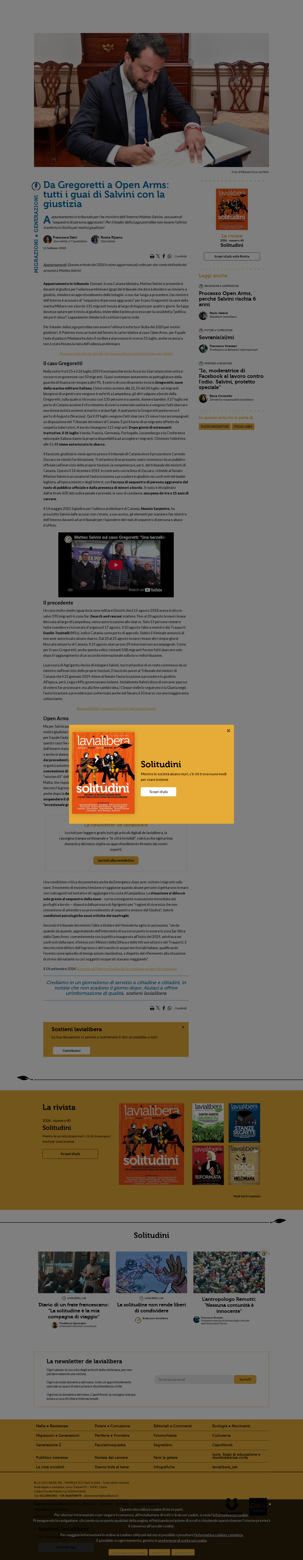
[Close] (228, 730)
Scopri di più (158, 791)
